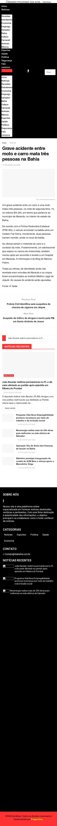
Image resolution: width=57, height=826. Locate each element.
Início (4, 142)
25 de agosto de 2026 (12, 392)
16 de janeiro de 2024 (11, 164)
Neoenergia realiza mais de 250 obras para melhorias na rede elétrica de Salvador (34, 433)
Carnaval (5, 40)
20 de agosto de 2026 (26, 440)
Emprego (5, 26)
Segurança (6, 60)
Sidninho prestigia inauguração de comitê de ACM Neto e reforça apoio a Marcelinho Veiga (35, 461)
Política (5, 57)
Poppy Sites (37, 819)
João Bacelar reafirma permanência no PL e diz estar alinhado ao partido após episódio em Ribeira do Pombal (27, 385)
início (4, 6)
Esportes (5, 50)
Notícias (5, 9)
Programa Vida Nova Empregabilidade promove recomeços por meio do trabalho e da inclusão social (35, 417)
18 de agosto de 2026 (26, 468)
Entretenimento (8, 20)
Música (4, 47)
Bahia (4, 33)
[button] (6, 70)
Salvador (5, 30)
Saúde (4, 54)
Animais (5, 43)
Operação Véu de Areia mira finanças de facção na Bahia (34, 447)
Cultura (4, 37)
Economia (6, 23)
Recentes (5, 16)
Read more (10, 408)
